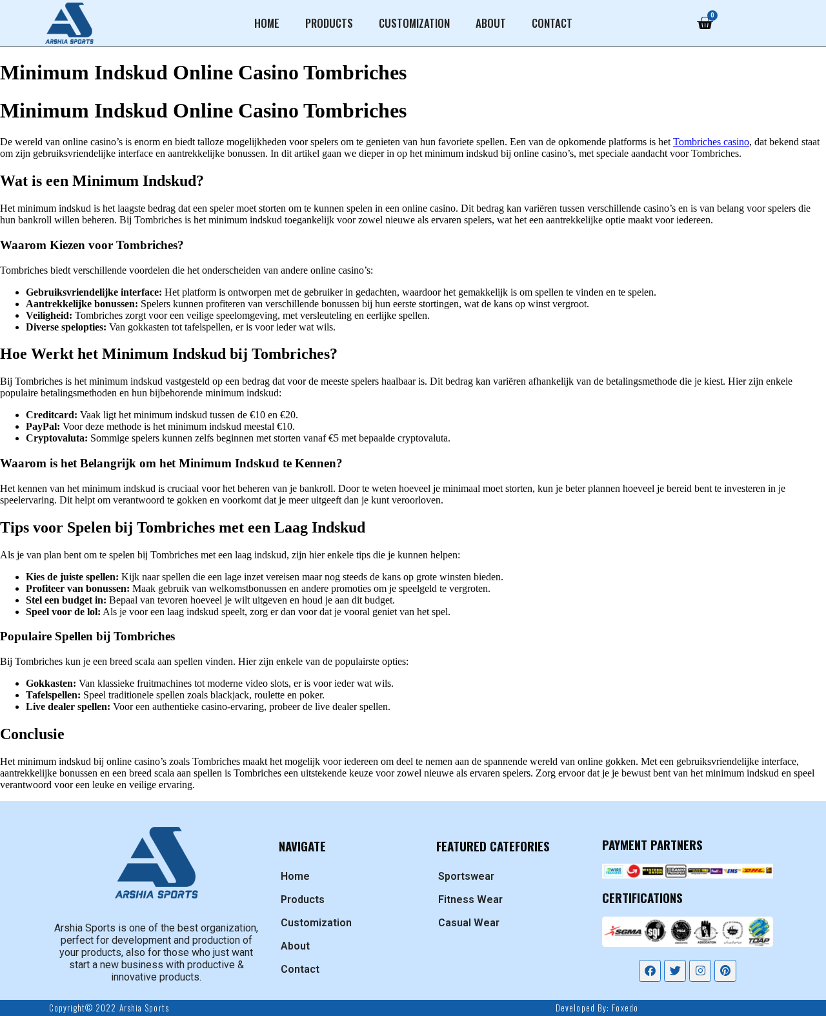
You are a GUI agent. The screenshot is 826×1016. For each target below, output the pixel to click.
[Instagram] (700, 971)
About (491, 23)
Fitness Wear (470, 899)
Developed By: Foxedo (597, 1007)
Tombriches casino (711, 141)
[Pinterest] (725, 971)
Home (266, 23)
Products (329, 23)
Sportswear (466, 876)
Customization (414, 23)
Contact (552, 23)
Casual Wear (468, 923)
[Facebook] (650, 971)
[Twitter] (675, 971)
